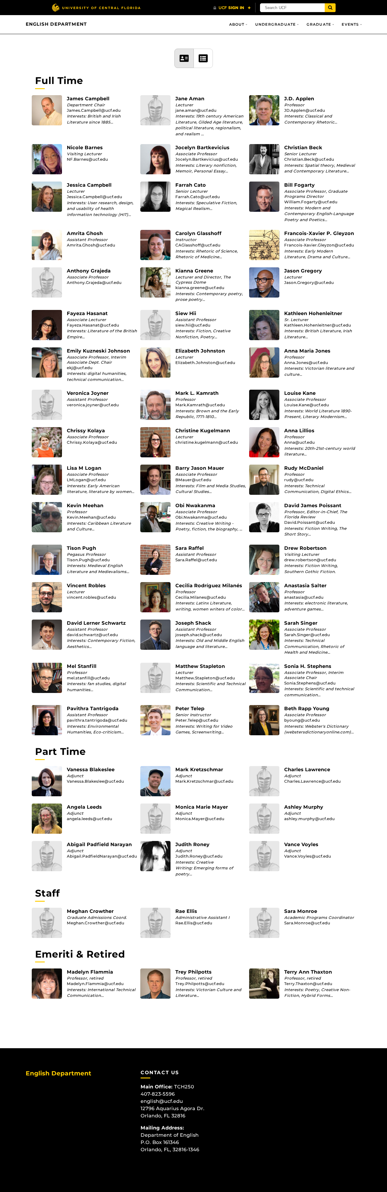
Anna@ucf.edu (299, 442)
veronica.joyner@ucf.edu (93, 404)
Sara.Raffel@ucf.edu (196, 559)
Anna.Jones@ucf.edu (306, 362)
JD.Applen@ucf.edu (304, 110)
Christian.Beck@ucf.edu (309, 159)
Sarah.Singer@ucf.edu (307, 634)
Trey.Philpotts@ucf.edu (199, 983)
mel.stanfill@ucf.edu (88, 677)
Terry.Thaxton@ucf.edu (308, 983)
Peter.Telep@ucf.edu (196, 720)
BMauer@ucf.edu (193, 479)
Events (350, 24)
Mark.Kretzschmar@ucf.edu (204, 781)
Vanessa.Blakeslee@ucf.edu (95, 781)
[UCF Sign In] (232, 8)
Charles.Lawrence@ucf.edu (312, 781)
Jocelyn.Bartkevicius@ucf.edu (206, 159)
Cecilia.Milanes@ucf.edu (200, 597)
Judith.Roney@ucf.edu (199, 856)
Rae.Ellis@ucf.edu (193, 922)
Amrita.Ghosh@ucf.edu (91, 245)
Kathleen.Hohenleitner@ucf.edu (317, 325)
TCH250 (184, 1087)
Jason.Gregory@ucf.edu (309, 282)
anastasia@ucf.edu (304, 597)
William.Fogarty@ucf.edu (310, 201)
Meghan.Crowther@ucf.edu (95, 922)
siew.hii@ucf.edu (192, 325)
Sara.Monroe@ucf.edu (307, 922)
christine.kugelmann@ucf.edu (206, 442)
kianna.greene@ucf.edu (199, 287)
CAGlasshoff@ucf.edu (197, 245)
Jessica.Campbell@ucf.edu (94, 196)
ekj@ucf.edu (80, 367)
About (237, 24)
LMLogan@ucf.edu (86, 479)
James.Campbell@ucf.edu (94, 110)
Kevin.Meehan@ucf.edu (91, 517)
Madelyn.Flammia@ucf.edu (95, 983)
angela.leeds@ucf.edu (89, 818)
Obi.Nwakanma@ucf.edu (201, 517)
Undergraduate (275, 24)
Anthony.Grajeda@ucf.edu (94, 282)
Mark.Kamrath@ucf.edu (200, 404)
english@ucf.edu (162, 1101)
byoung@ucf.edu (302, 720)
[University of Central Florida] (96, 7)
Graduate (319, 24)
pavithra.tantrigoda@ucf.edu (97, 720)
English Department (56, 24)
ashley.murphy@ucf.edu (309, 818)
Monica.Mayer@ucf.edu (199, 818)
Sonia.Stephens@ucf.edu (310, 683)
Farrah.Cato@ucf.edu (197, 196)
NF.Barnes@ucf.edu (87, 159)
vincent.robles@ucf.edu (91, 597)
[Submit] (330, 7)
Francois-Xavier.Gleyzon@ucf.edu (319, 245)
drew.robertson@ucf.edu (310, 559)
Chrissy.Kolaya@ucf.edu (92, 442)
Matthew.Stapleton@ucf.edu (205, 677)
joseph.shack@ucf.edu (198, 634)
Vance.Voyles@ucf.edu (307, 856)
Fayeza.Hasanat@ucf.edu (93, 325)
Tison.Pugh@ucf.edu (88, 559)
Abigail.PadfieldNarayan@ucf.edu (102, 856)
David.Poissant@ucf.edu (309, 522)
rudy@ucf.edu (299, 479)
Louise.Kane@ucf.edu (306, 404)
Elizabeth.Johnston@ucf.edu (205, 362)
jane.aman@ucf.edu (195, 110)
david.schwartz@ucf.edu (92, 634)
